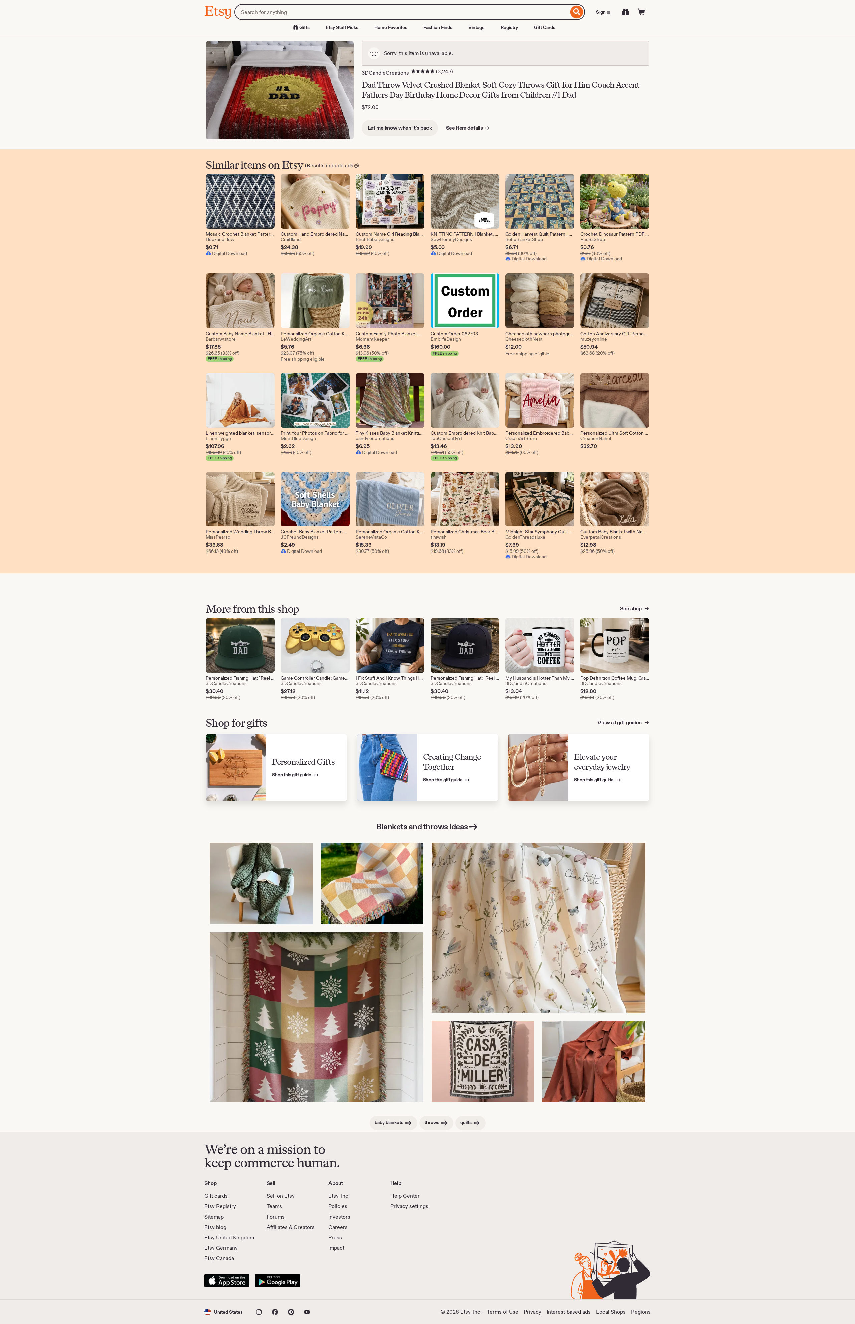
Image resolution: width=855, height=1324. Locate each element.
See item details (464, 128)
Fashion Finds (437, 27)
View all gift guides (620, 722)
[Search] (577, 12)
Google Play (277, 1280)
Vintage (476, 27)
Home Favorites (390, 27)
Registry (509, 27)
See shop (631, 608)
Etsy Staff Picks (342, 27)
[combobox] (401, 12)
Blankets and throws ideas (422, 826)
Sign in (603, 12)
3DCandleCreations (385, 73)
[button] (223, 1312)
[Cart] (641, 12)
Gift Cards (544, 27)
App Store (226, 1280)
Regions (641, 1312)
